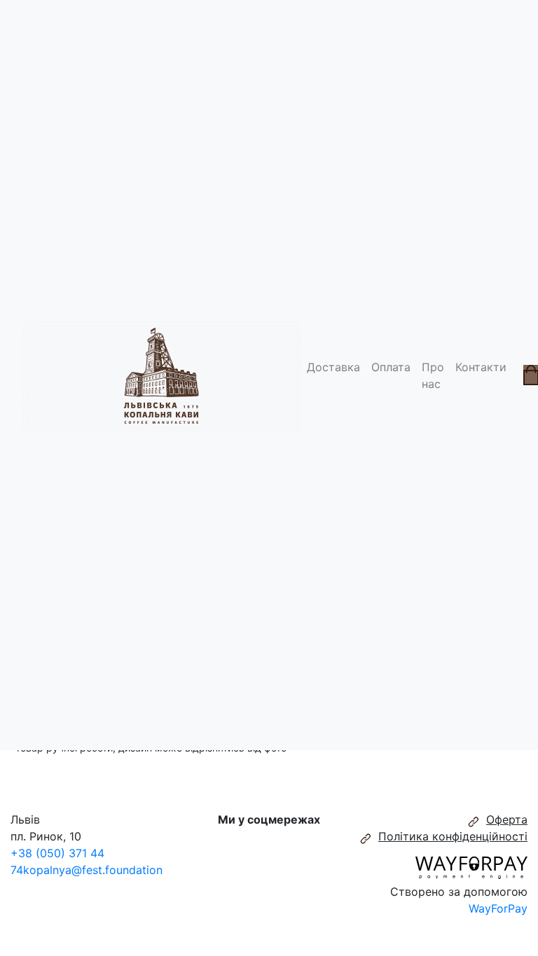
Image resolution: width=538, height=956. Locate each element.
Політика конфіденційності (452, 836)
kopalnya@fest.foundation (93, 870)
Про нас (433, 375)
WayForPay (498, 908)
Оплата (391, 367)
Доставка (333, 367)
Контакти (480, 367)
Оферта (506, 819)
